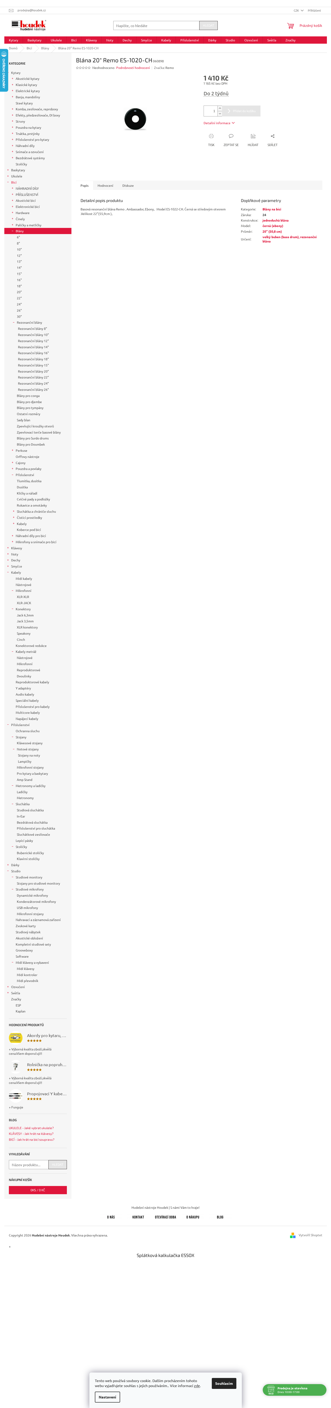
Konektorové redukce (31, 645)
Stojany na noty (29, 755)
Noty (14, 554)
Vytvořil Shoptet (310, 1235)
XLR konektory (27, 627)
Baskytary (18, 170)
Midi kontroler (27, 975)
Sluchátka (23, 804)
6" (18, 237)
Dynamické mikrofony (32, 895)
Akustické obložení (29, 938)
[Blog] (220, 1216)
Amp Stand (24, 779)
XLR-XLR (23, 597)
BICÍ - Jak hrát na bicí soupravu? (31, 1139)
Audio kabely (25, 694)
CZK (297, 10)
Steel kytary (24, 103)
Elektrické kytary (28, 91)
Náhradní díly (25, 146)
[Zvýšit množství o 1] (219, 108)
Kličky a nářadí (27, 493)
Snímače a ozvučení (30, 152)
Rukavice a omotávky (32, 505)
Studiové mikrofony (30, 889)
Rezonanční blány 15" (33, 365)
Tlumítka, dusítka (29, 481)
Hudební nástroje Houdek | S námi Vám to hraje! (165, 1207)
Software (22, 956)
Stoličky (21, 164)
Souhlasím (224, 1383)
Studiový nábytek (28, 932)
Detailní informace (217, 123)
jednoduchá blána (276, 220)
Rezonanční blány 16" (33, 353)
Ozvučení (18, 987)
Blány (20, 231)
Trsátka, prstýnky (28, 133)
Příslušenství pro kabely (33, 706)
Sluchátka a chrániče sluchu (36, 511)
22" (19, 298)
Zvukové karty (26, 926)
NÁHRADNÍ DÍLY (27, 188)
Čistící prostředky (29, 517)
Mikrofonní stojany (30, 767)
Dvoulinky (24, 676)
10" (19, 249)
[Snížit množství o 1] (219, 113)
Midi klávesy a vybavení (32, 962)
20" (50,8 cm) (272, 231)
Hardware (23, 213)
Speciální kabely (27, 700)
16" (19, 280)
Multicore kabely (28, 712)
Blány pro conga (28, 396)
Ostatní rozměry (28, 414)
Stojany (21, 737)
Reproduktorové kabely (32, 682)
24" (19, 304)
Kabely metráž (26, 651)
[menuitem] (13, 40)
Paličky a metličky (28, 225)
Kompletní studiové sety (33, 944)
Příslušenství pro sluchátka (36, 828)
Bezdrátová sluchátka (32, 822)
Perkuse (21, 450)
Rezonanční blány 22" (33, 377)
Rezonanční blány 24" (33, 383)
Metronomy (25, 798)
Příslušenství (25, 475)
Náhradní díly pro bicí (31, 536)
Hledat (208, 25)
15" (19, 274)
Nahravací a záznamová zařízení (38, 920)
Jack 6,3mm (25, 615)
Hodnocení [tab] (105, 185)
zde (197, 1385)
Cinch (21, 639)
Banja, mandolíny (28, 97)
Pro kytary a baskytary (32, 773)
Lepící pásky (24, 840)
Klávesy (16, 548)
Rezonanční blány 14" (33, 347)
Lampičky (24, 761)
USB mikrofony (27, 908)
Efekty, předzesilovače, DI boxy (38, 115)
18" (19, 286)
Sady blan (23, 420)
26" (19, 310)
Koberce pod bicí (29, 529)
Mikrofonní (23, 590)
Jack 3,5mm (25, 621)
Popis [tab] (84, 185)
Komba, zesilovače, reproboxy (37, 109)
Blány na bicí (272, 209)
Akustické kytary (27, 78)
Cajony (20, 463)
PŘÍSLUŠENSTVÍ (27, 194)
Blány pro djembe (29, 402)
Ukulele (16, 176)
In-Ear (21, 816)
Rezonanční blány (29, 322)
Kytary (15, 73)
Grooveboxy (24, 950)
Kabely (22, 524)
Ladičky (22, 792)
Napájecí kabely (27, 719)
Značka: (164, 68)
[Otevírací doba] (165, 1216)
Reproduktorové (28, 670)
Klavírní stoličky (28, 859)
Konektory (23, 609)
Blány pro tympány (30, 408)
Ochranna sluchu (28, 731)
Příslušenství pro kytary (32, 139)
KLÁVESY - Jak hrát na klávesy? (31, 1133)
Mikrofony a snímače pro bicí (36, 542)
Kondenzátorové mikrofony (36, 901)
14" (19, 267)
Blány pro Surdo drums (33, 438)
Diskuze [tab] (128, 185)
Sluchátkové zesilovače (33, 834)
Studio (15, 871)
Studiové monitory (29, 877)
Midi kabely (24, 578)
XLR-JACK (24, 603)
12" (19, 255)
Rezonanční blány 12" (33, 341)
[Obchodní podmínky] (193, 1216)
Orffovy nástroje (27, 456)
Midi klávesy (25, 968)
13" (19, 261)
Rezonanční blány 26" (33, 389)
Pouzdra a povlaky (28, 469)
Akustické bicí (26, 200)
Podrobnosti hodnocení (133, 68)
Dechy (15, 560)
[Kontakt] (138, 1216)
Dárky (15, 865)
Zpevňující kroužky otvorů (35, 426)
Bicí (14, 182)
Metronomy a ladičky (30, 786)
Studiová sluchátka (30, 810)
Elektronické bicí (28, 206)
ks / (37, 1190)
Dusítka (22, 487)
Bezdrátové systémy (30, 158)
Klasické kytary (26, 85)
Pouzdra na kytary (28, 127)
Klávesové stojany (30, 743)
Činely (20, 219)
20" (19, 292)
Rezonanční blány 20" (33, 371)
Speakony (23, 633)
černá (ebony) (273, 226)
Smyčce (16, 566)
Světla (15, 993)
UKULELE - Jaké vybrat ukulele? (31, 1128)
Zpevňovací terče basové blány (39, 432)
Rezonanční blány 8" (32, 328)
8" (18, 243)
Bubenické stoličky (30, 853)
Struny (20, 121)
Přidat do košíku (244, 111)
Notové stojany (28, 749)
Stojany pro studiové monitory (38, 883)
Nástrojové (23, 585)
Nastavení (107, 1397)
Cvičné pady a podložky (33, 499)
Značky (16, 999)
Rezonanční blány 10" (33, 335)
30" (19, 316)
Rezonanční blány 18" (33, 359)
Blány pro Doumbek (31, 444)
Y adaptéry (23, 688)
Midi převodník (27, 981)
